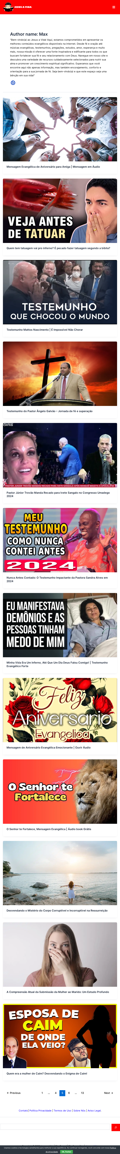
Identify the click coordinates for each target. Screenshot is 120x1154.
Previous (13, 1092)
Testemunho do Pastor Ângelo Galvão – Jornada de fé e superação (49, 411)
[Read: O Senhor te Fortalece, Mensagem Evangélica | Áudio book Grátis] (60, 791)
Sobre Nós (79, 1110)
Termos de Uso (62, 1110)
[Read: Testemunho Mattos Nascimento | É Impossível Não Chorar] (60, 291)
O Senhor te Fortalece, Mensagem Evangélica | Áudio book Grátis (49, 829)
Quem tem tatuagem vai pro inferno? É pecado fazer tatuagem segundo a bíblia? (58, 248)
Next (108, 1092)
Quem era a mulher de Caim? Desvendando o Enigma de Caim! (47, 1073)
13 (82, 1092)
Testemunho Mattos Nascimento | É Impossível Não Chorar (45, 329)
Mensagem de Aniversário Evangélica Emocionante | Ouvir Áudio (49, 747)
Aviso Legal (94, 1110)
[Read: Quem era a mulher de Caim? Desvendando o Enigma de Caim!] (60, 1035)
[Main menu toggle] (113, 7)
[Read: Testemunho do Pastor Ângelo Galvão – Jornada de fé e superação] (60, 373)
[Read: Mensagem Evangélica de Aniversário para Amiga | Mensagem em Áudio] (60, 128)
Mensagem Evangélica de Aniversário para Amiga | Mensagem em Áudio (53, 166)
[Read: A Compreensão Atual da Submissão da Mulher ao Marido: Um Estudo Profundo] (60, 954)
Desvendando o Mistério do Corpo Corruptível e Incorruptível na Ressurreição (57, 910)
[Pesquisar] (116, 1127)
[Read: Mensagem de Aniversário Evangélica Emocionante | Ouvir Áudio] (60, 709)
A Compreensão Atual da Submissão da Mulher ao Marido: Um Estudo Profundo (58, 992)
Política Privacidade (40, 1110)
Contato (23, 1110)
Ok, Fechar (66, 1152)
